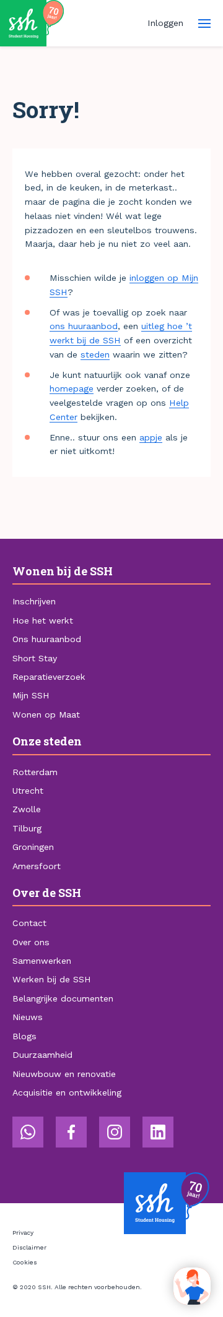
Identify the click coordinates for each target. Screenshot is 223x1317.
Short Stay (34, 658)
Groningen (33, 847)
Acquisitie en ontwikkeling (66, 1092)
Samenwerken (41, 961)
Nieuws (27, 1017)
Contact (29, 923)
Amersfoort (36, 866)
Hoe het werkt (42, 620)
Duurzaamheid (42, 1055)
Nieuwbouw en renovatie (64, 1074)
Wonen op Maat (46, 714)
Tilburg (27, 828)
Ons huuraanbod (46, 639)
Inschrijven (34, 601)
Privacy (22, 1232)
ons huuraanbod (84, 326)
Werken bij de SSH (51, 979)
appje (150, 437)
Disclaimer (29, 1247)
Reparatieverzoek (48, 677)
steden (95, 354)
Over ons (31, 942)
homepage (72, 388)
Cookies (24, 1262)
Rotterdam (35, 772)
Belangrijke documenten (62, 998)
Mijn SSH (30, 695)
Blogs (24, 1036)
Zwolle (26, 809)
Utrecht (27, 791)
